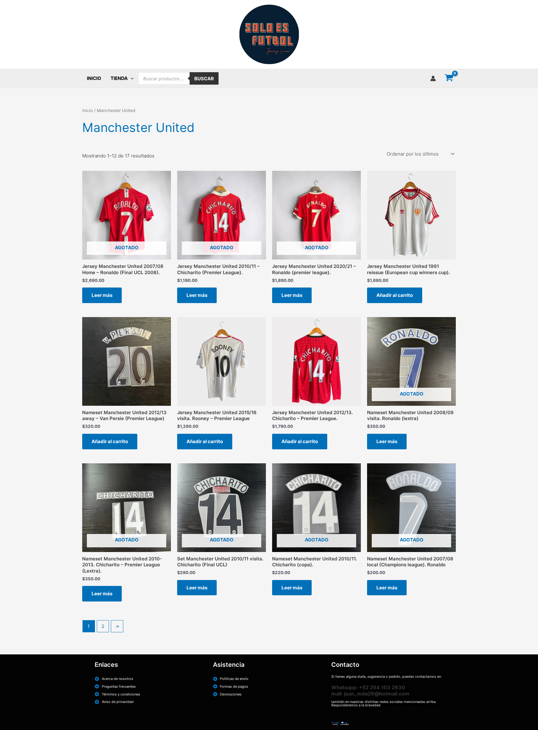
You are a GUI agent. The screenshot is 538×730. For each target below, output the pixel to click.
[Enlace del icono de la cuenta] (433, 78)
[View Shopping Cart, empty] (449, 78)
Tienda (119, 78)
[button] (131, 78)
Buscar (204, 79)
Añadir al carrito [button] (394, 295)
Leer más (102, 295)
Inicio (94, 78)
